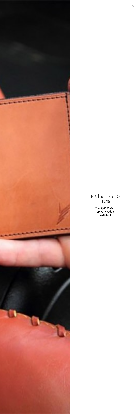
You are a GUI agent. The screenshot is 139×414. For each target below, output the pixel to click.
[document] (69, 207)
